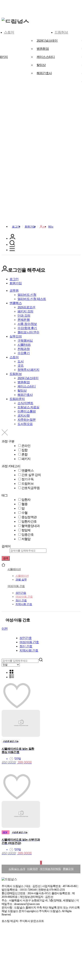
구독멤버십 (25, 340)
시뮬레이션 (14, 569)
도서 (20, 361)
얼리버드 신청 (27, 294)
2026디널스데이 (47, 40)
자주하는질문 (27, 419)
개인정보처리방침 (50, 868)
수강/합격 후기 (27, 328)
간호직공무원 (30, 488)
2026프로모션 (26, 307)
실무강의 (16, 336)
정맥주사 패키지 (28, 369)
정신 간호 (21, 600)
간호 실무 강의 (31, 475)
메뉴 (51, 226)
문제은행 (24, 319)
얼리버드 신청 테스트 (32, 299)
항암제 (26, 530)
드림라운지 (17, 399)
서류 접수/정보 (27, 324)
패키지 (26, 458)
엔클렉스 (16, 303)
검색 (5, 558)
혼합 (24, 454)
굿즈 (20, 365)
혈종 (24, 504)
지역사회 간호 (24, 604)
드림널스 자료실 (28, 407)
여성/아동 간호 (16, 586)
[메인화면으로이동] (15, 21)
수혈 (24, 512)
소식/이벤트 (25, 403)
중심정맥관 (29, 517)
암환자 (26, 499)
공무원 (14, 290)
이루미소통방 (27, 411)
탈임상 (41, 65)
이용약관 (32, 868)
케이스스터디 (46, 57)
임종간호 (27, 534)
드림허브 (61, 32)
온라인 (26, 445)
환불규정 (68, 868)
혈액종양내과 (30, 526)
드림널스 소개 (17, 868)
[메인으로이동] (3, 565)
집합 (24, 450)
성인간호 (21, 592)
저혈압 (26, 539)
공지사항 (24, 415)
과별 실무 (21, 579)
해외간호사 (44, 73)
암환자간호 (29, 521)
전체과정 (24, 349)
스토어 (9, 32)
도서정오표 (25, 424)
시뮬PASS (24, 344)
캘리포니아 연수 (28, 332)
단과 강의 (24, 315)
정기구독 (27, 479)
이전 (5, 628)
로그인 (16, 226)
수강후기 (24, 353)
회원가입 (30, 226)
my (44, 226)
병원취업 (43, 48)
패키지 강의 (25, 311)
